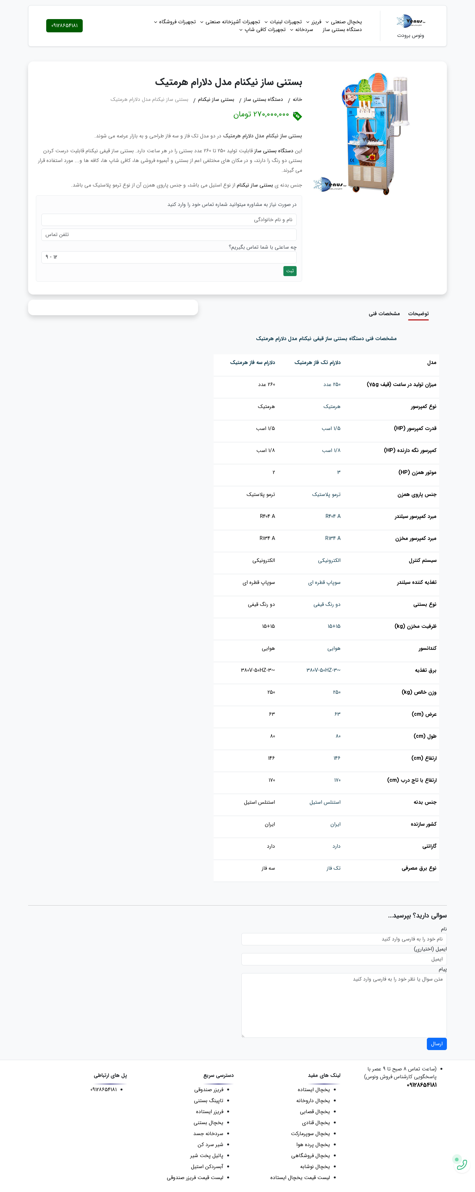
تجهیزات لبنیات (286, 22)
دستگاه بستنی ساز (342, 30)
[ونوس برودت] (411, 22)
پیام (443, 969)
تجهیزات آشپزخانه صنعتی (233, 22)
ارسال (437, 1044)
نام (444, 929)
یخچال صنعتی (346, 22)
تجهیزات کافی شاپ (265, 30)
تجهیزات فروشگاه (177, 22)
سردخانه (304, 30)
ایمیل (441, 949)
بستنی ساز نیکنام (255, 185)
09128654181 (64, 26)
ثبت (290, 270)
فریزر (316, 22)
